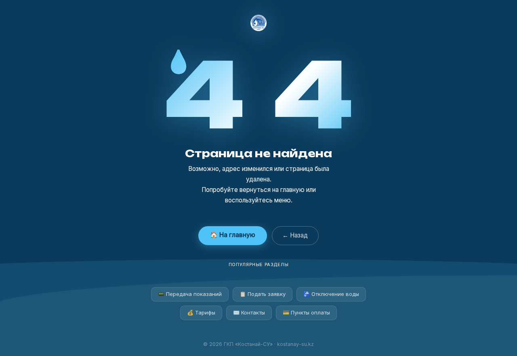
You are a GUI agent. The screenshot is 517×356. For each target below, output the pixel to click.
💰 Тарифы (201, 312)
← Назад (295, 235)
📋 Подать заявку (263, 294)
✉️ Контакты (249, 312)
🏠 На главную (232, 235)
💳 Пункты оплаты (306, 312)
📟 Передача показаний (190, 294)
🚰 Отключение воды (331, 294)
